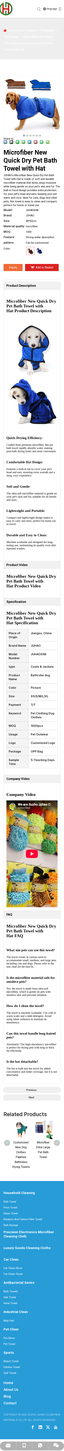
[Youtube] (56, 1426)
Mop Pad (9, 1320)
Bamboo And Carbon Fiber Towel (23, 1219)
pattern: (9, 242)
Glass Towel (11, 1213)
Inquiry (13, 267)
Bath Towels (11, 1291)
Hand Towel (10, 1303)
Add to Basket (44, 267)
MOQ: (7, 231)
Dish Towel (10, 1201)
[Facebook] (33, 1426)
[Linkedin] (40, 1426)
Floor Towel (10, 1207)
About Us (11, 1390)
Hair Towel (10, 1297)
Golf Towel (10, 1373)
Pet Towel (9, 1344)
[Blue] (39, 251)
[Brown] (30, 251)
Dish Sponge (11, 1225)
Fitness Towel (12, 1367)
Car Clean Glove (13, 1268)
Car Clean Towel (13, 1274)
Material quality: (14, 226)
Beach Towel (11, 1361)
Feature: (9, 237)
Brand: (8, 215)
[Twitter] (48, 1426)
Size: (7, 221)
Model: (8, 210)
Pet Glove (9, 1338)
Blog (7, 1396)
